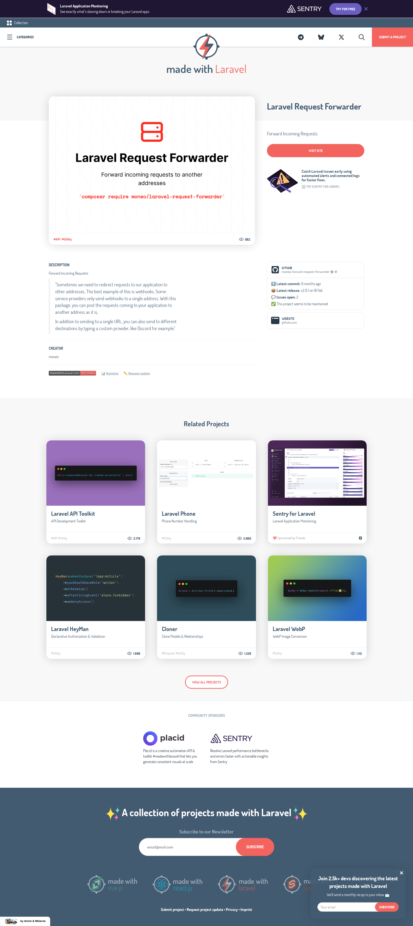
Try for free (345, 9)
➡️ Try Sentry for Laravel (321, 186)
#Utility (67, 239)
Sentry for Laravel (294, 513)
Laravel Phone (179, 513)
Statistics (112, 373)
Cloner (169, 629)
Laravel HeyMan (70, 629)
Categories (25, 37)
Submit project (172, 909)
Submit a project (392, 37)
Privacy (232, 909)
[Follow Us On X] (341, 37)
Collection (20, 22)
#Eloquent (168, 653)
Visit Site (316, 150)
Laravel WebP (289, 629)
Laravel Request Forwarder (314, 106)
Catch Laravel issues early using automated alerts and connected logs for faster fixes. (331, 175)
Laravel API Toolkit (73, 513)
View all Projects (206, 682)
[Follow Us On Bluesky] (321, 37)
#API (57, 239)
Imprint (246, 909)
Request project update (205, 909)
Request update (139, 373)
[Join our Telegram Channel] (301, 37)
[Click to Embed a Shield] (72, 372)
